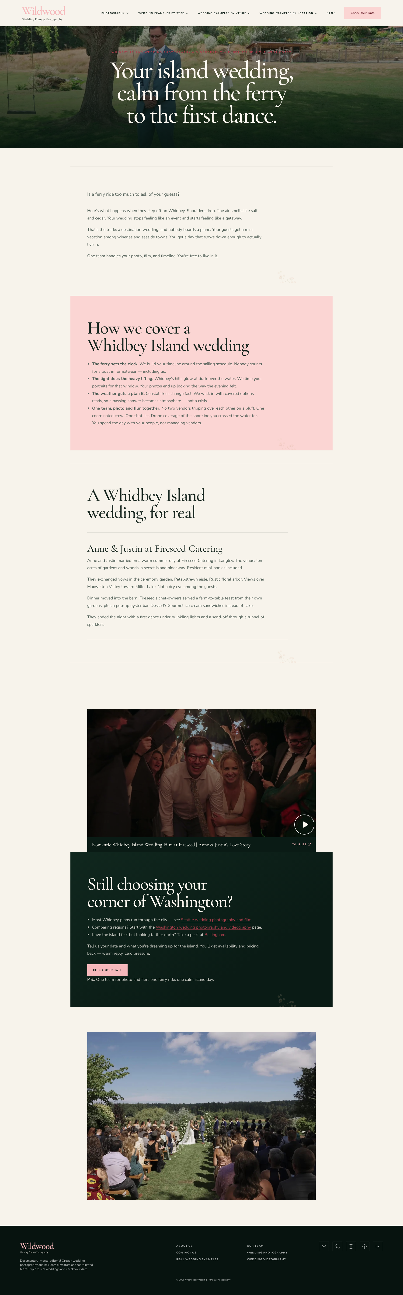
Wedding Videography (266, 1259)
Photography (113, 13)
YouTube (299, 844)
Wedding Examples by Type (161, 13)
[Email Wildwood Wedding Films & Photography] (324, 1246)
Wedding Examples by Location (286, 13)
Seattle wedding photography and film (216, 920)
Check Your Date (363, 13)
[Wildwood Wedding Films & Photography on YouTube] (378, 1246)
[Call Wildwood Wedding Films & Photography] (337, 1246)
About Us (184, 1246)
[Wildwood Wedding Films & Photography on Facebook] (364, 1246)
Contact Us (186, 1252)
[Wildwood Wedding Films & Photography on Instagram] (351, 1246)
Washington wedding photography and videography (203, 927)
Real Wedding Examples (197, 1259)
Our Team (255, 1246)
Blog (331, 13)
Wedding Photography (267, 1252)
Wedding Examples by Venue (222, 13)
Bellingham (215, 934)
